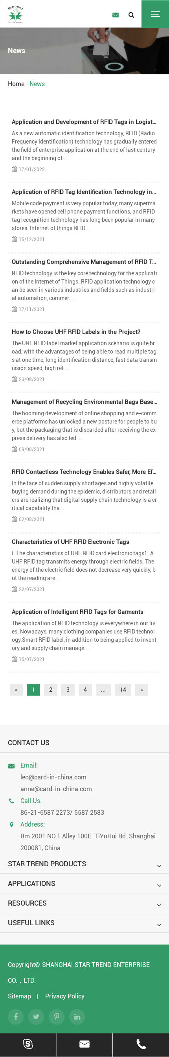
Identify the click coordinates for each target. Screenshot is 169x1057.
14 (123, 690)
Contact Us (29, 742)
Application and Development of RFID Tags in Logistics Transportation (84, 121)
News (37, 84)
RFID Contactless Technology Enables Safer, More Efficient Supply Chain (84, 471)
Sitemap (19, 996)
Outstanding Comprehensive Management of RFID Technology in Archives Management (84, 261)
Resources (27, 903)
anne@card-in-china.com (56, 789)
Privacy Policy (64, 996)
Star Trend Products (47, 864)
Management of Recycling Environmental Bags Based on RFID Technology (84, 401)
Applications (31, 883)
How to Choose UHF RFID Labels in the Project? (76, 331)
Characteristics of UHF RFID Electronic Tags (70, 541)
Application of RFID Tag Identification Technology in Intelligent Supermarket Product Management (84, 191)
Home (16, 84)
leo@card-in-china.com (53, 777)
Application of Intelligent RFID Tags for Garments (77, 611)
